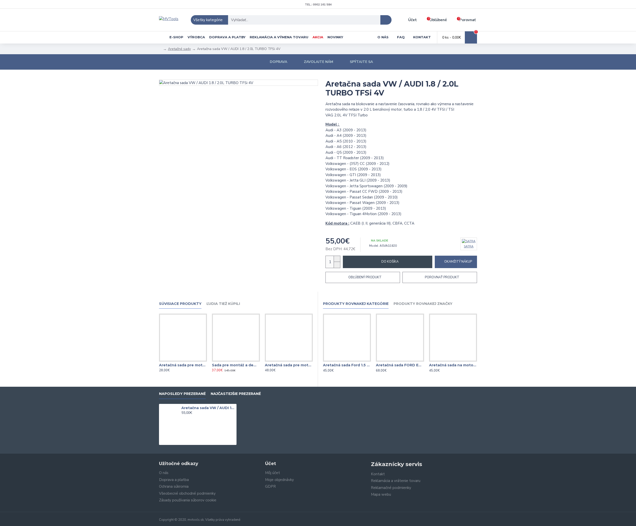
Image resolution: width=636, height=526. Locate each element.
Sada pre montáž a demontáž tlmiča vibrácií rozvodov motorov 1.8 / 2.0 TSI (236, 365)
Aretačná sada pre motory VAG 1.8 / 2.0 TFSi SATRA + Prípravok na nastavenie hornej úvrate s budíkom (289, 365)
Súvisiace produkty (180, 304)
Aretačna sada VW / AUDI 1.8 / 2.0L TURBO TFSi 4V (208, 408)
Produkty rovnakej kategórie (356, 304)
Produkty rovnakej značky (423, 304)
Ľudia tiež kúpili (223, 304)
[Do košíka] (183, 418)
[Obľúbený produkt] (183, 360)
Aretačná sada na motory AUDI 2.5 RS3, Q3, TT (453, 365)
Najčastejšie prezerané (236, 394)
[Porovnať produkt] (193, 360)
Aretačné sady (179, 49)
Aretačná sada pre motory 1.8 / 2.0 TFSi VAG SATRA (183, 365)
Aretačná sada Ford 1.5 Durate (347, 365)
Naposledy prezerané (182, 394)
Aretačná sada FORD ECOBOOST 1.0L (400, 365)
